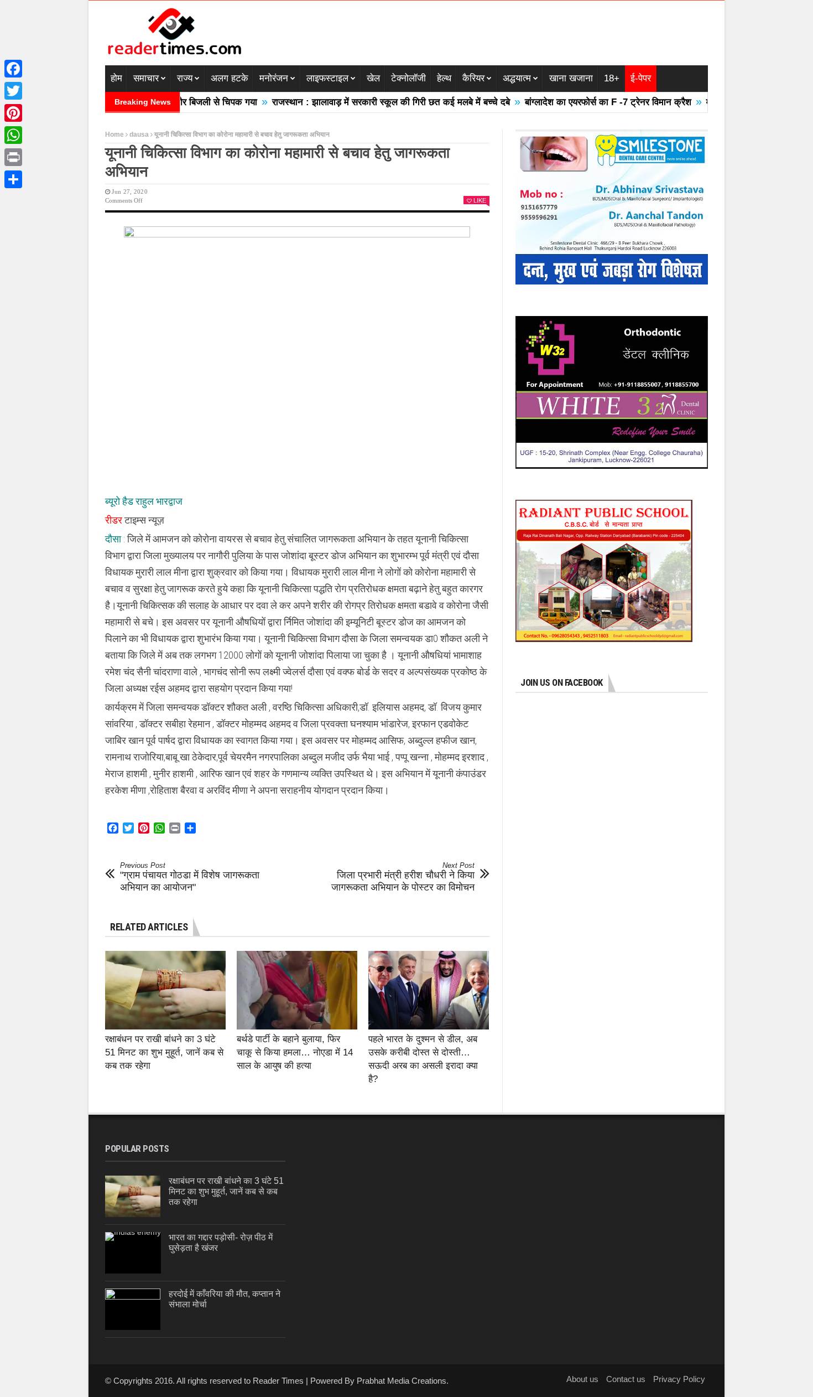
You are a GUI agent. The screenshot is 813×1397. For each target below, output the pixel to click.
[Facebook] (13, 69)
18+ (611, 78)
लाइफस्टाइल (327, 78)
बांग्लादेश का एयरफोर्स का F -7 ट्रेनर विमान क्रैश (567, 102)
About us (582, 1379)
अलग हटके (229, 78)
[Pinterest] (13, 113)
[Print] (13, 157)
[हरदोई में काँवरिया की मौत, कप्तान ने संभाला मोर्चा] (132, 1309)
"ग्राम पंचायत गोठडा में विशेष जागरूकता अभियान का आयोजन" (189, 877)
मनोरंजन (273, 78)
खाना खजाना (571, 78)
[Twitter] (13, 91)
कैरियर (473, 78)
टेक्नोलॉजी (408, 78)
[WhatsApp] (13, 135)
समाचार (146, 78)
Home (114, 134)
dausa (139, 134)
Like (479, 200)
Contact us (625, 1379)
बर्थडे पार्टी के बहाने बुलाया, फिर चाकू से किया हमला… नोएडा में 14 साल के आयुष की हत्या (295, 1052)
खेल (373, 78)
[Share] (13, 179)
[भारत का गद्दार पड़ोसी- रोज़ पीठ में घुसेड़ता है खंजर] (133, 1253)
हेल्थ (444, 78)
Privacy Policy (679, 1379)
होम (116, 78)
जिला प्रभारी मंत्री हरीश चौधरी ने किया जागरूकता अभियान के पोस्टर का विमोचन (403, 877)
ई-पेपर (640, 78)
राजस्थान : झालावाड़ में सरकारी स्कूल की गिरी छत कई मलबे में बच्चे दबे (350, 102)
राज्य (184, 78)
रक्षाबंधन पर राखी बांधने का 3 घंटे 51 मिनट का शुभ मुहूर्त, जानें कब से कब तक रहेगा (164, 1052)
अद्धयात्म (517, 78)
